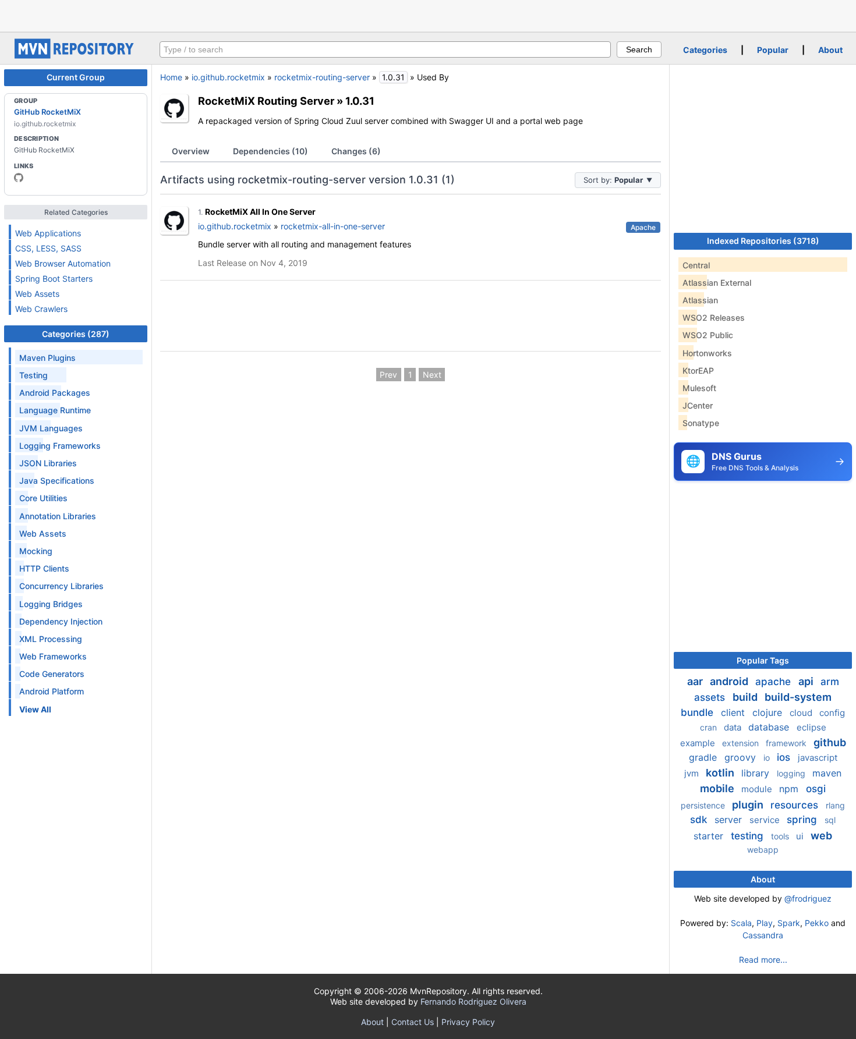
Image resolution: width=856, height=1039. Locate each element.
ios (785, 757)
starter (710, 836)
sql (830, 820)
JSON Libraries (48, 463)
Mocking (35, 551)
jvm (692, 773)
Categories (705, 50)
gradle (704, 757)
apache (774, 681)
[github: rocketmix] (18, 177)
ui (801, 836)
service (765, 819)
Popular (772, 50)
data (734, 727)
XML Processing (50, 639)
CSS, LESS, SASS (48, 248)
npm (790, 789)
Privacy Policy (468, 1022)
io (767, 758)
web (821, 835)
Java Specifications (56, 480)
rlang (835, 805)
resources (795, 805)
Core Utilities (43, 498)
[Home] (76, 56)
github (829, 742)
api (807, 681)
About (830, 50)
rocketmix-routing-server (322, 77)
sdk (700, 819)
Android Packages (54, 393)
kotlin (721, 773)
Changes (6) (356, 151)
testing (748, 836)
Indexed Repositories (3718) (763, 241)
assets (711, 697)
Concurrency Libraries (61, 586)
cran (709, 727)
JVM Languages (51, 428)
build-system (798, 697)
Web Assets (37, 294)
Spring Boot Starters (54, 278)
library (756, 773)
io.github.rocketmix (228, 77)
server (729, 819)
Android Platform (51, 691)
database (770, 727)
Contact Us (412, 1022)
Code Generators (51, 674)
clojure (768, 712)
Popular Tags (763, 660)
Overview (191, 151)
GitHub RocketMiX (47, 111)
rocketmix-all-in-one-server (333, 226)
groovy (741, 757)
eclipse (811, 727)
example (698, 743)
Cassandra (762, 935)
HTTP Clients (44, 568)
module (757, 789)
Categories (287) (75, 334)
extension (741, 743)
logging (792, 773)
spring (803, 819)
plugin (749, 805)
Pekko (817, 923)
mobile (718, 788)
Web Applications (48, 233)
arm (829, 681)
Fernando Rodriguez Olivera (473, 1001)
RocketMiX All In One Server (260, 212)
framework (787, 743)
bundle (698, 712)
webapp (763, 849)
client (734, 712)
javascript (817, 757)
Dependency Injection (60, 621)
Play (764, 923)
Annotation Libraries (57, 516)
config (832, 712)
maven (826, 773)
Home (171, 77)
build (746, 697)
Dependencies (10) (270, 151)
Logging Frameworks (60, 446)
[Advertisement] (428, 14)
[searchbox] (385, 49)
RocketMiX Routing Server (266, 100)
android (730, 681)
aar (696, 681)
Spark (788, 923)
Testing (33, 375)
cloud (802, 712)
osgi (816, 789)
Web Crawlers (41, 309)
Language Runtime (55, 410)
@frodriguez (808, 898)
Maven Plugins (47, 358)
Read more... (763, 959)
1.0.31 (359, 100)
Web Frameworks (53, 656)
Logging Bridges (51, 604)
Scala (741, 923)
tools (781, 836)
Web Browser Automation (63, 263)
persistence (704, 805)
